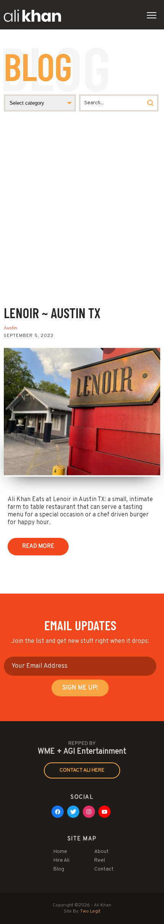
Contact (104, 869)
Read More (38, 546)
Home (60, 851)
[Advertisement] (82, 218)
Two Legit (90, 911)
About (101, 851)
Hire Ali (61, 860)
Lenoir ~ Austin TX (52, 312)
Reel (99, 860)
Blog (58, 869)
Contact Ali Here (82, 770)
